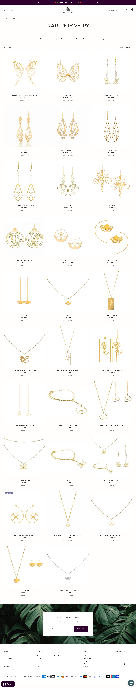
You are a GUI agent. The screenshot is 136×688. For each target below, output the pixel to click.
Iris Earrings (111, 205)
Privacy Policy (87, 666)
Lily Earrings (68, 205)
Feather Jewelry (65, 39)
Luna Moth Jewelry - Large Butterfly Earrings (24, 95)
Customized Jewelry (42, 664)
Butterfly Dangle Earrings (111, 95)
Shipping (86, 661)
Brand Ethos (40, 658)
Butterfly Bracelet (68, 480)
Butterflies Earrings (68, 95)
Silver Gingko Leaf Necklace (68, 590)
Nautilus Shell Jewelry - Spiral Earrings (24, 535)
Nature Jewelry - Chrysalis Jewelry (24, 205)
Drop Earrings (53, 39)
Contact (39, 661)
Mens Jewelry (87, 39)
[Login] (127, 10)
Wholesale (40, 669)
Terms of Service (88, 669)
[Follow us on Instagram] (124, 664)
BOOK (12, 10)
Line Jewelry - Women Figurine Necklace (25, 370)
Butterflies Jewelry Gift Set (111, 480)
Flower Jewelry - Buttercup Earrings (24, 425)
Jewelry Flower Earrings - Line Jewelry (111, 370)
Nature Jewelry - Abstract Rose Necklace (68, 370)
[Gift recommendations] (131, 683)
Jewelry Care (87, 658)
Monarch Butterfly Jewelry (68, 150)
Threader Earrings (99, 39)
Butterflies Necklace (24, 480)
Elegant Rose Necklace (111, 315)
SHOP (5, 10)
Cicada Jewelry (24, 150)
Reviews (39, 666)
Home (5, 18)
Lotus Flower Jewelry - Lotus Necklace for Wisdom (68, 535)
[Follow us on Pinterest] (129, 664)
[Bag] (131, 10)
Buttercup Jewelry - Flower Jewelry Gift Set (111, 425)
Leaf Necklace (68, 315)
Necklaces (76, 39)
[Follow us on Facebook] (118, 664)
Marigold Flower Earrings (24, 260)
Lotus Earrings (68, 260)
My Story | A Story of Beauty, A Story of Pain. (49, 656)
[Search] (122, 10)
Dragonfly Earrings (111, 150)
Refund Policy (87, 664)
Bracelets (42, 39)
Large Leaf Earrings (111, 260)
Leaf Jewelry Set (24, 590)
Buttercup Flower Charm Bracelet (68, 425)
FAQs (85, 656)
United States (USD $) (111, 10)
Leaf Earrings (24, 315)
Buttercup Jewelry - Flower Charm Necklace (111, 535)
